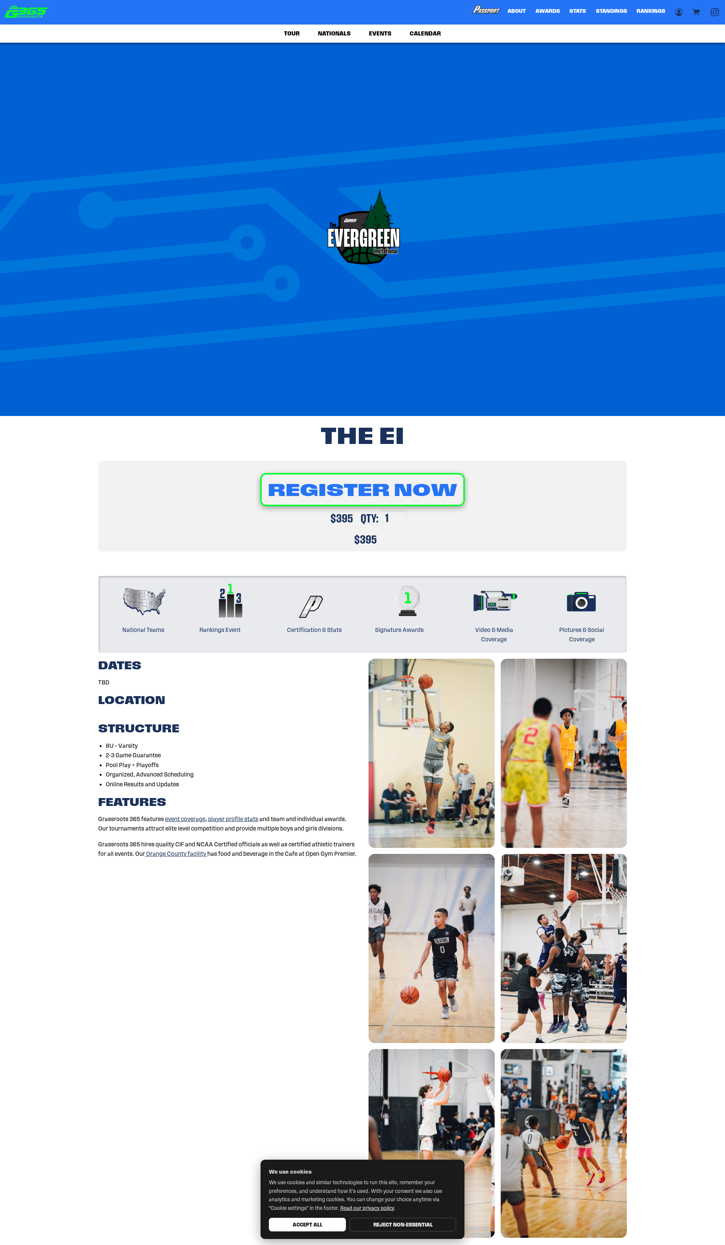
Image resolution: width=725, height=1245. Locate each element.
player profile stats (233, 819)
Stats (577, 11)
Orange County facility (176, 854)
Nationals (334, 33)
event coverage (185, 819)
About (517, 11)
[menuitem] (486, 12)
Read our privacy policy (367, 1208)
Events (380, 33)
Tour (292, 33)
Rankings (651, 11)
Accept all (307, 1224)
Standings (611, 11)
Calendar (425, 33)
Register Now (362, 490)
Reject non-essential (403, 1224)
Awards (547, 11)
